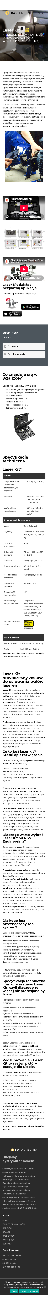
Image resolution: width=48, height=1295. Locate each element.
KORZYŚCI (7, 1228)
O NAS (5, 1220)
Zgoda (14, 1291)
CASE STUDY (8, 1236)
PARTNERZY (8, 1240)
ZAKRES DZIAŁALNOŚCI (13, 1224)
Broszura (13, 346)
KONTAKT (7, 1244)
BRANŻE (6, 1232)
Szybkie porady (16, 354)
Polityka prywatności (29, 1291)
